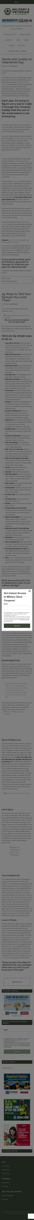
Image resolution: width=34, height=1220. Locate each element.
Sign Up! (17, 626)
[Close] (30, 591)
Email (5, 604)
